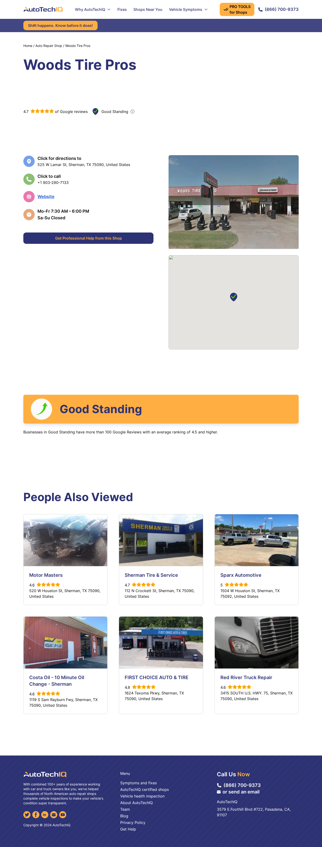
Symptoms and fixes (138, 783)
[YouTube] (62, 814)
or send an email (241, 792)
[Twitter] (26, 814)
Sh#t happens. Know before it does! (60, 25)
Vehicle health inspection (142, 796)
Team (125, 809)
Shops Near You (147, 9)
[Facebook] (35, 814)
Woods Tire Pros (77, 46)
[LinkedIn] (44, 814)
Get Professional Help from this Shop (88, 238)
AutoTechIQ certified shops (144, 789)
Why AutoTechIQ (90, 9)
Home (27, 46)
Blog (124, 816)
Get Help (128, 829)
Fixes (122, 9)
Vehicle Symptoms (185, 9)
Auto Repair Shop (48, 46)
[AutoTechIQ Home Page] (43, 9)
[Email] (53, 814)
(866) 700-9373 (282, 9)
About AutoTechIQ (136, 802)
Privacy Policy (132, 822)
